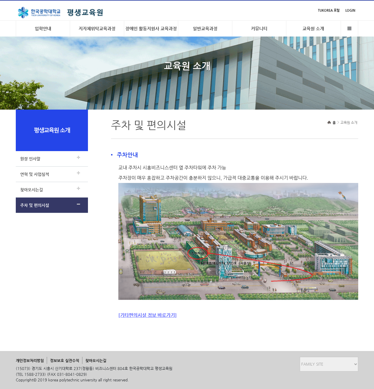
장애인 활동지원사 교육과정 (151, 28)
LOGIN (350, 10)
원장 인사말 (30, 158)
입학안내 (43, 28)
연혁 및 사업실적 (34, 174)
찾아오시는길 (31, 189)
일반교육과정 (205, 28)
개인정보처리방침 (30, 360)
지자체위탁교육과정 (97, 28)
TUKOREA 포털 (329, 10)
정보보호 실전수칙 (64, 360)
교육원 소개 (313, 28)
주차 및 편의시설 (34, 205)
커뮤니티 (259, 28)
